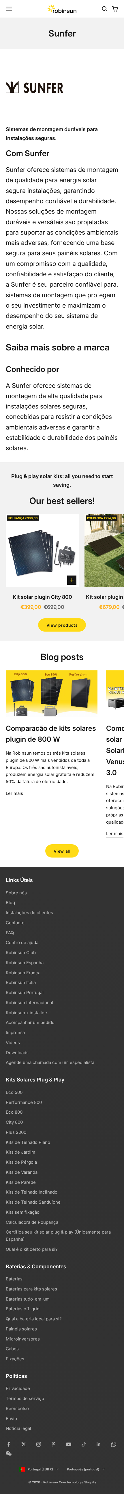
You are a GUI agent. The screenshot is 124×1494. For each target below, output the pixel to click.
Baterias (14, 1279)
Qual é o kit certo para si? (32, 1249)
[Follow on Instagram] (39, 1444)
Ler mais (14, 793)
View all (62, 851)
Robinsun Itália (21, 982)
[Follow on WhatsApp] (114, 1444)
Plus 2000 (16, 1132)
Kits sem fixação (23, 1212)
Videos (13, 1042)
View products (62, 625)
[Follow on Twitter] (24, 1444)
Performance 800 (24, 1102)
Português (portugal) (83, 1469)
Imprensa (15, 1032)
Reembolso (17, 1408)
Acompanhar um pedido (30, 1022)
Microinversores (23, 1339)
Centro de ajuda (22, 942)
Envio (11, 1418)
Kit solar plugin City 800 (42, 597)
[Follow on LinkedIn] (99, 1444)
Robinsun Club (21, 952)
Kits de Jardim (20, 1152)
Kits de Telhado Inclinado (31, 1192)
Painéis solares (21, 1329)
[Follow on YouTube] (69, 1444)
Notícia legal (18, 1428)
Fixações (15, 1358)
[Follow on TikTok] (84, 1444)
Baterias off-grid (23, 1308)
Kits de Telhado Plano (28, 1142)
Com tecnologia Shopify (77, 1482)
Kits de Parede (21, 1182)
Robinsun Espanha (25, 962)
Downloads (17, 1052)
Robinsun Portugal (25, 992)
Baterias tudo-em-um (28, 1299)
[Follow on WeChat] (9, 1453)
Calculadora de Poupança (32, 1222)
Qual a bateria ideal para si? (34, 1319)
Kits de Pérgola (21, 1162)
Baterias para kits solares (31, 1289)
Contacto (15, 922)
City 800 (14, 1122)
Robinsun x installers (27, 1012)
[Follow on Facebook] (9, 1444)
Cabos (12, 1348)
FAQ (10, 932)
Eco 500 (14, 1092)
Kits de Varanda (21, 1172)
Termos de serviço (25, 1398)
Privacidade (18, 1388)
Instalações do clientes (29, 912)
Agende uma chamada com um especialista (50, 1062)
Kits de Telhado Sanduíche (33, 1202)
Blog (10, 902)
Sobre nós (16, 892)
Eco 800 (14, 1112)
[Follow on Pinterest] (54, 1444)
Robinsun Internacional (29, 1002)
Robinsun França (23, 972)
